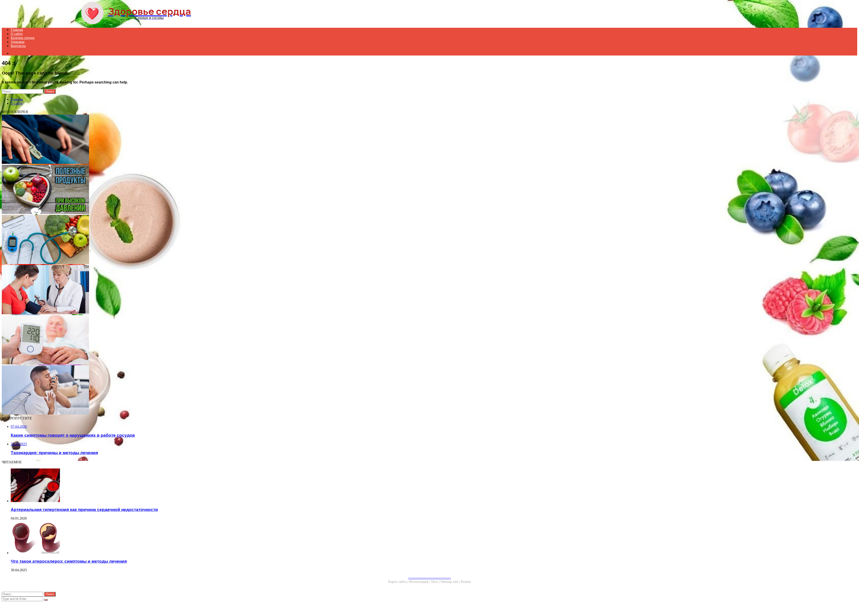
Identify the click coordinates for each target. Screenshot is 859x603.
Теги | (435, 582)
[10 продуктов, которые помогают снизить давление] (136, 290)
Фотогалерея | (420, 582)
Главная (17, 30)
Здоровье (18, 42)
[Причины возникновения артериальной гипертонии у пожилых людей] (136, 340)
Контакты (18, 46)
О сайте (17, 34)
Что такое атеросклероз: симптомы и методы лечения (69, 561)
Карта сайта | (398, 582)
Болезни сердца (22, 38)
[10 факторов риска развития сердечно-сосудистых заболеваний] (136, 240)
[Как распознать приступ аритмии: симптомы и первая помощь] (136, 390)
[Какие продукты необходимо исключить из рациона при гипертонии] (136, 190)
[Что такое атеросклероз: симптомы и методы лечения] (140, 537)
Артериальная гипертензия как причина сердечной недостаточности (84, 509)
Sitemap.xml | (450, 582)
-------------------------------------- (429, 577)
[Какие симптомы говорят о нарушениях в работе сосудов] (136, 140)
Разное (466, 582)
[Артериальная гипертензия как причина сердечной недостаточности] (140, 485)
